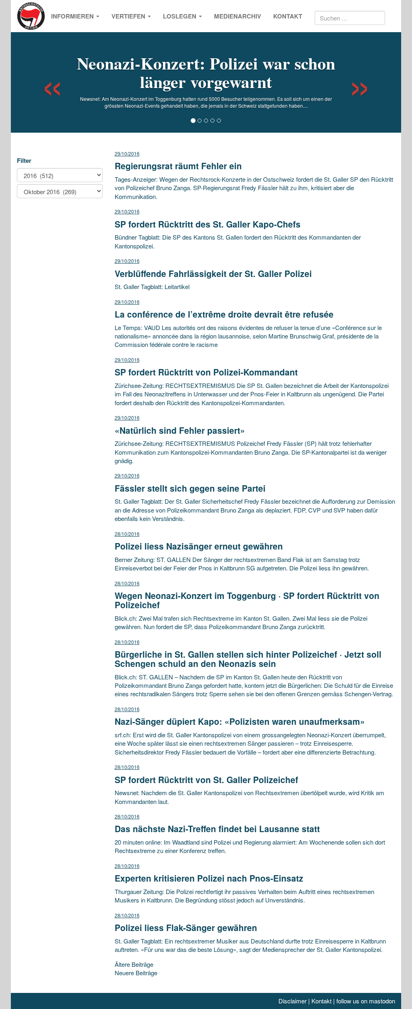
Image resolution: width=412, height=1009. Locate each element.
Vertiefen (129, 16)
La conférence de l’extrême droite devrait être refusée (224, 314)
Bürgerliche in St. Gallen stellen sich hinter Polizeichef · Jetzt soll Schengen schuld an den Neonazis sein (248, 658)
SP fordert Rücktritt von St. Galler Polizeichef (206, 779)
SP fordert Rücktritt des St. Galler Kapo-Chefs (208, 224)
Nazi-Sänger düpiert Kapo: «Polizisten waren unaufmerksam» (240, 721)
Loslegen (180, 16)
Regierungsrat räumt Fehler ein (178, 166)
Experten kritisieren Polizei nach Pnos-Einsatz (209, 878)
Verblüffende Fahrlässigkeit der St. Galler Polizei (213, 273)
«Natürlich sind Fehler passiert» (180, 430)
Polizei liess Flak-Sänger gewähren (186, 927)
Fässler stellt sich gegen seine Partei (190, 488)
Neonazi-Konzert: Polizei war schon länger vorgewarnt (206, 72)
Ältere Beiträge (134, 964)
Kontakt (287, 16)
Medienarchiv (237, 16)
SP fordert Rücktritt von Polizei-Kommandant (206, 372)
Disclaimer (292, 1001)
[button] (45, 82)
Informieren (73, 16)
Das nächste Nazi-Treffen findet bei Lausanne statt (217, 828)
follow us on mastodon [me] (365, 1001)
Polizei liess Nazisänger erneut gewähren (199, 546)
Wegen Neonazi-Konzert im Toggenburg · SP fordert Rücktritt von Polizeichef (247, 600)
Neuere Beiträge (136, 972)
